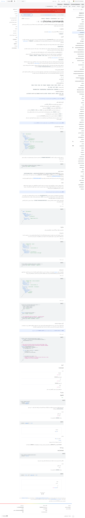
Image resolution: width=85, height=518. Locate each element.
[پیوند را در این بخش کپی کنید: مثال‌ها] (60, 227)
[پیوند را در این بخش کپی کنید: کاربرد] (60, 36)
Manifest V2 (66, 4)
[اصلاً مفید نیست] (22, 18)
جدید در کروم (54, 1)
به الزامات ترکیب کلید (55, 57)
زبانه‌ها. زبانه (55, 487)
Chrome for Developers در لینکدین (18, 510)
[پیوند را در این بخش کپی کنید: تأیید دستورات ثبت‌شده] (54, 323)
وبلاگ (58, 1)
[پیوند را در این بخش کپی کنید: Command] (58, 368)
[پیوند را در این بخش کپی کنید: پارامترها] (61, 411)
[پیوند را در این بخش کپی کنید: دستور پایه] (59, 233)
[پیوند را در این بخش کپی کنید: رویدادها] (59, 447)
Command (26, 403)
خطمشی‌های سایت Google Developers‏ (55, 499)
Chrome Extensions (75, 4)
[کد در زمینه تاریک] (61, 131)
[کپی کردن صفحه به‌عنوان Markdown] (38, 21)
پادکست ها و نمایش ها (44, 511)
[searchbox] (78, 9)
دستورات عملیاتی (36, 63)
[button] (78, 154)
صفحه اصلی (62, 18)
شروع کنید (78, 6)
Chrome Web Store (50, 6)
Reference (60, 4)
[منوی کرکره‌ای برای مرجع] (59, 6)
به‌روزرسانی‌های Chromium (43, 507)
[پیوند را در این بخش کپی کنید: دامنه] (60, 182)
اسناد (69, 1)
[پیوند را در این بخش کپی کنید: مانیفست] (59, 29)
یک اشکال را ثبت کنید (68, 507)
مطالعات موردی (63, 1)
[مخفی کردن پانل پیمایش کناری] (73, 516)
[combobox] (21, 1)
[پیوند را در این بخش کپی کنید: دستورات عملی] (57, 171)
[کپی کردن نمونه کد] (63, 131)
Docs (82, 4)
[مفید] (23, 18)
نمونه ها (56, 6)
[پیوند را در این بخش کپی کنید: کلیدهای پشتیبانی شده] (54, 69)
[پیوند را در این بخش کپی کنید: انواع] (60, 365)
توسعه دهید (73, 6)
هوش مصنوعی (65, 6)
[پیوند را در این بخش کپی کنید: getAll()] (59, 395)
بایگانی (46, 510)
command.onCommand (56, 176)
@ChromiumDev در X (20, 507)
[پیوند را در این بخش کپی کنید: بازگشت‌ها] (60, 436)
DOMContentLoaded (37, 178)
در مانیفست (50, 31)
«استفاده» (55, 272)
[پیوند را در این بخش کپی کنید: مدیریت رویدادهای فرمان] (53, 126)
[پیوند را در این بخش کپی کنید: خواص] (61, 370)
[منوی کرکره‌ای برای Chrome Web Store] (45, 6)
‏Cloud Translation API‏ (48, 14)
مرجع (60, 6)
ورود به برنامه (3, 1)
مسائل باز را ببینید (68, 508)
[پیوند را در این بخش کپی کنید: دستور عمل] (58, 270)
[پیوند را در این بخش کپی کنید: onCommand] (57, 450)
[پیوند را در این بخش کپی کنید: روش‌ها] (59, 392)
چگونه (69, 6)
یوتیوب (23, 508)
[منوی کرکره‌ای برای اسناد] (67, 1)
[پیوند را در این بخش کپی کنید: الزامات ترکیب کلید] (56, 102)
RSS (23, 511)
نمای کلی (83, 6)
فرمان (56, 431)
